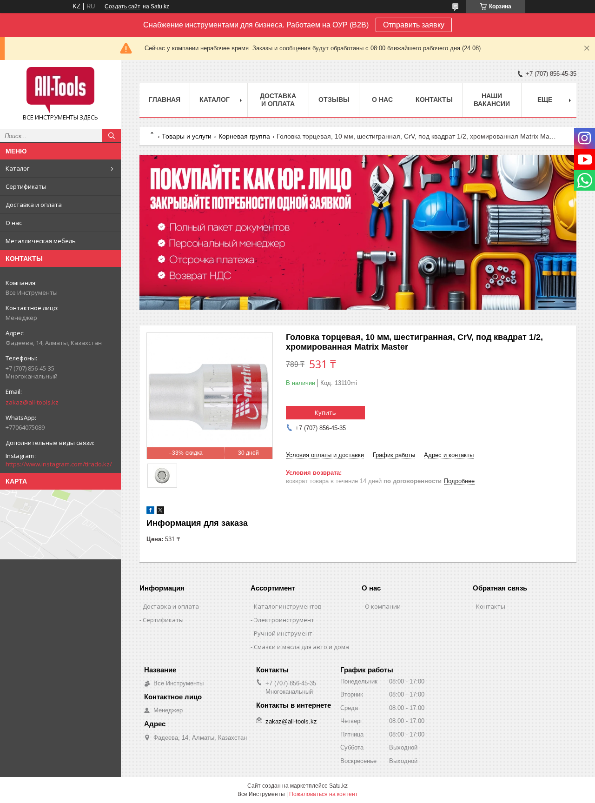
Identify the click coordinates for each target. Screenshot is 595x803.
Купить (325, 412)
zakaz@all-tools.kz (32, 402)
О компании (383, 606)
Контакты (434, 99)
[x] (160, 511)
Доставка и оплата (34, 204)
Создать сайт (122, 6)
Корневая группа (244, 136)
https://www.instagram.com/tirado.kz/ (59, 464)
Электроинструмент (284, 620)
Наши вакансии (492, 99)
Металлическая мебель (41, 241)
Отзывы (334, 99)
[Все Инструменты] (60, 90)
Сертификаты (26, 186)
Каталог (17, 168)
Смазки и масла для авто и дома (301, 647)
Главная (164, 99)
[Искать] (111, 136)
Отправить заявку (413, 25)
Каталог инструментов (288, 606)
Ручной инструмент (283, 633)
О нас (14, 223)
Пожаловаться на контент (323, 794)
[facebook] (150, 511)
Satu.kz (338, 786)
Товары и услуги (187, 136)
